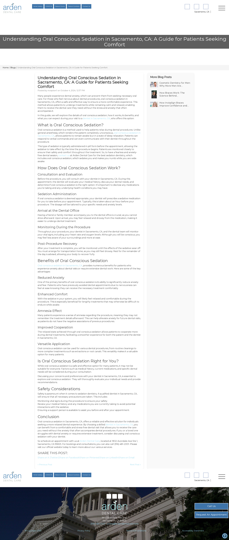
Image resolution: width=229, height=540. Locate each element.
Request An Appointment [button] (211, 514)
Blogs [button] (13, 67)
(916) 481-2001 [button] (98, 524)
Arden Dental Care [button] (90, 441)
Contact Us (86, 6)
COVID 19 (49, 6)
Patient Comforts (73, 6)
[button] (17, 8)
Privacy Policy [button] (83, 531)
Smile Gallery (37, 6)
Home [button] (6, 67)
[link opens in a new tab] (187, 6)
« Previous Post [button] (45, 464)
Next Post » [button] (135, 464)
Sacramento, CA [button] (201, 12)
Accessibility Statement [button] (193, 531)
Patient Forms (60, 6)
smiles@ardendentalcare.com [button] (123, 524)
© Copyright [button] (33, 531)
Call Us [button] (211, 506)
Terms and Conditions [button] (136, 531)
